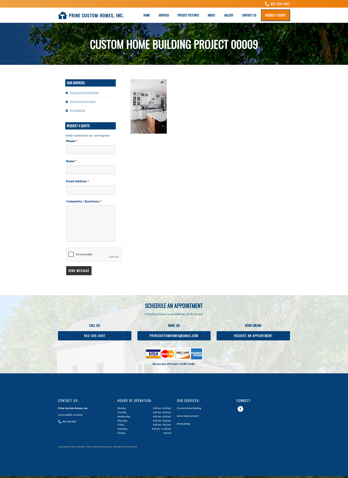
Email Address (77, 181)
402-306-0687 (280, 3)
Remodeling (77, 110)
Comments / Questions (84, 201)
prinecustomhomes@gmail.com (174, 336)
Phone (71, 141)
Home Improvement (83, 101)
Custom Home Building (84, 92)
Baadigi (80, 446)
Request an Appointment (253, 336)
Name (71, 161)
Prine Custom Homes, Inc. (96, 15)
